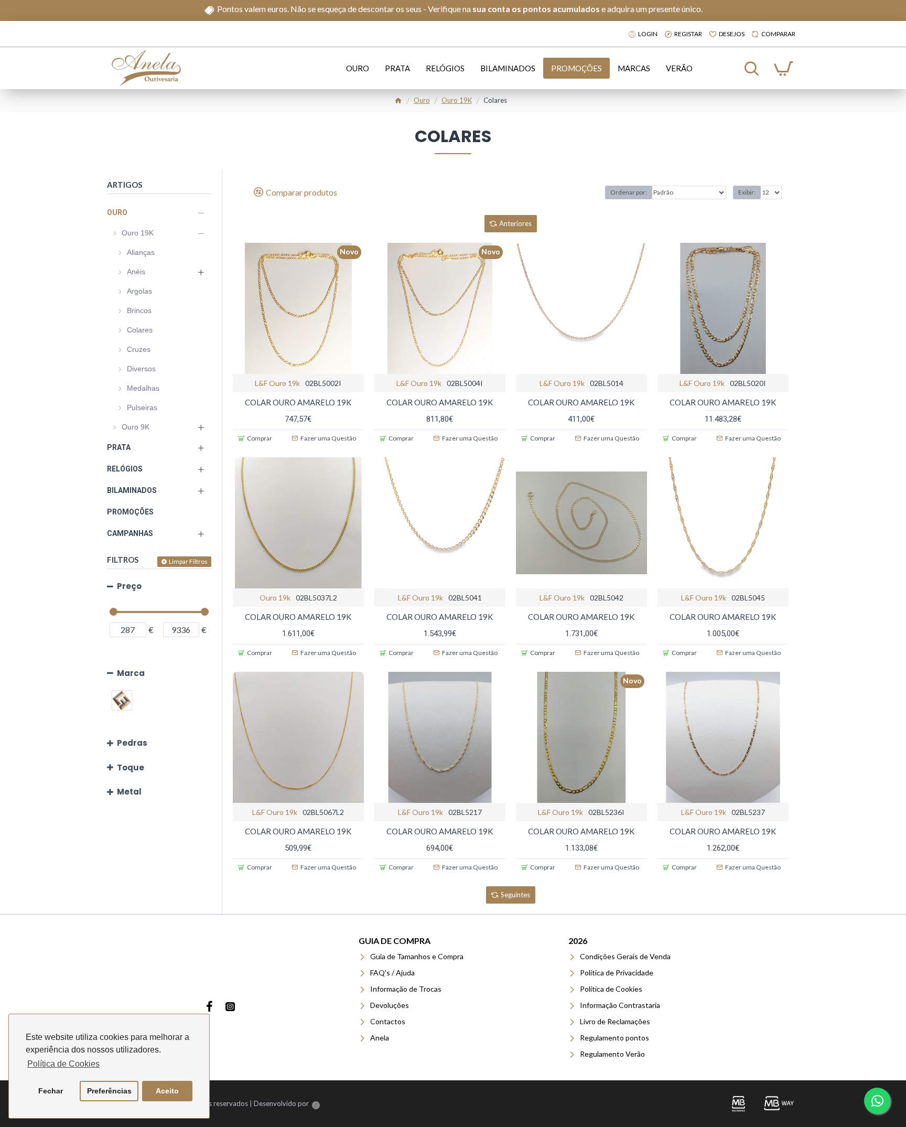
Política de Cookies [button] (63, 1063)
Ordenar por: (628, 192)
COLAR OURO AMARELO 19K (298, 402)
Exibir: (747, 192)
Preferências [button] (109, 1091)
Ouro (422, 100)
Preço (129, 586)
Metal (129, 791)
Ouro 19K (456, 100)
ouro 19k (275, 597)
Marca (131, 673)
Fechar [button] (50, 1091)
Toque (130, 767)
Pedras (132, 742)
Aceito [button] (167, 1091)
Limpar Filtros (188, 561)
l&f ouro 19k (277, 383)
